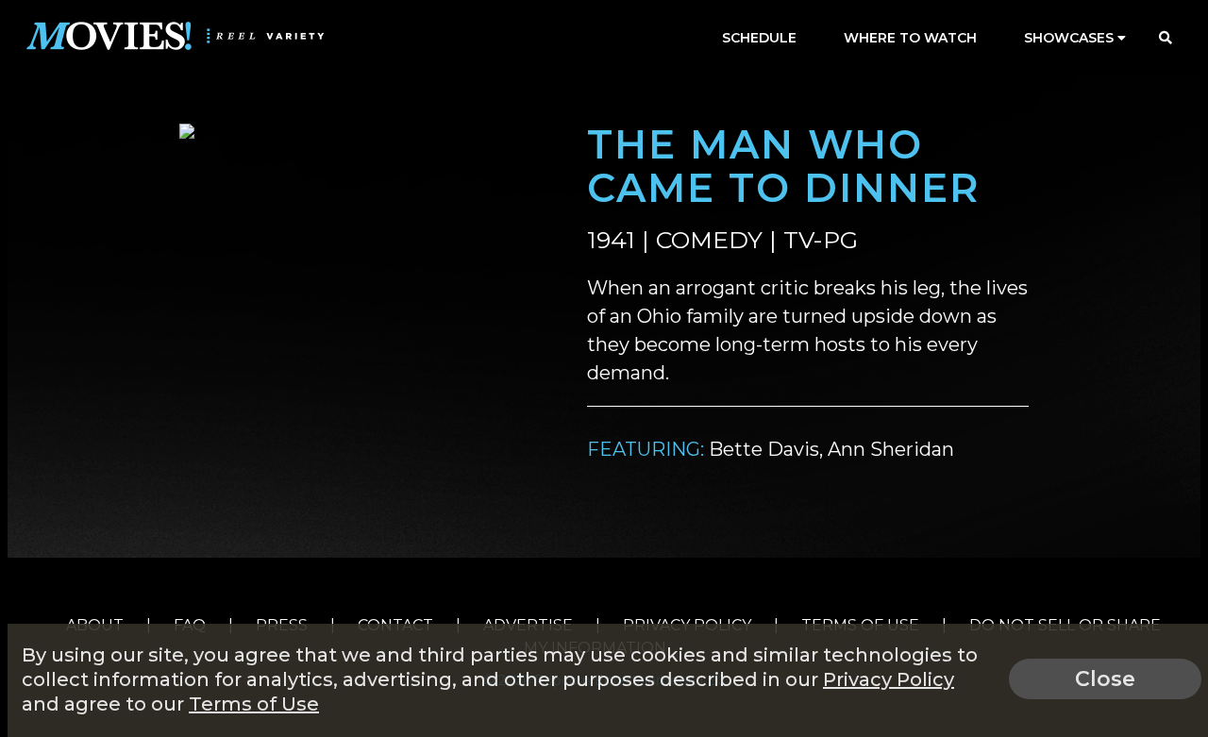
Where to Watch (910, 37)
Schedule (759, 37)
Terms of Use (254, 704)
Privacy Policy (888, 679)
